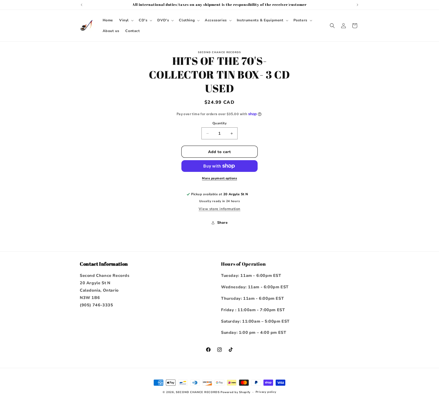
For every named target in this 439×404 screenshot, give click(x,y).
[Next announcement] (357, 5)
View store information (219, 208)
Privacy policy (266, 392)
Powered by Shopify (235, 392)
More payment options (219, 178)
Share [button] (222, 222)
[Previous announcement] (81, 5)
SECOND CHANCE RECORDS (198, 392)
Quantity (219, 123)
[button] (126, 20)
